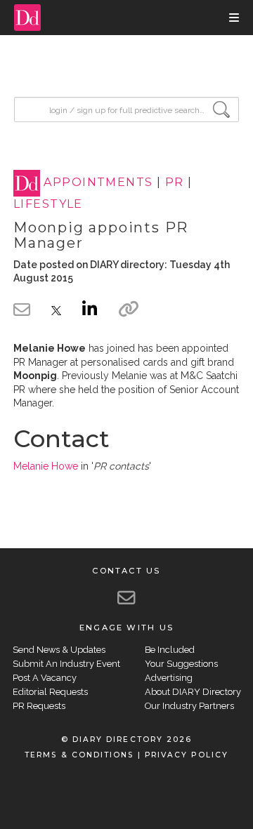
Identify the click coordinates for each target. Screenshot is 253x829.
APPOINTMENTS (98, 183)
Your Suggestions (181, 663)
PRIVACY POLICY (186, 755)
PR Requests (39, 706)
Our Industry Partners (189, 706)
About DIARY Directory (193, 692)
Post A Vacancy (45, 677)
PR (174, 183)
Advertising (169, 677)
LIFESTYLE (48, 204)
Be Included (170, 649)
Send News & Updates (59, 649)
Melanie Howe (45, 466)
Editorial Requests (50, 692)
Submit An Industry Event (66, 663)
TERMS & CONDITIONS (79, 755)
